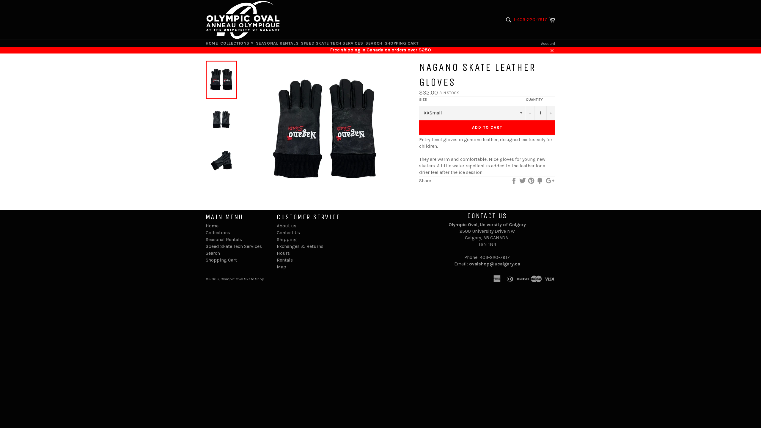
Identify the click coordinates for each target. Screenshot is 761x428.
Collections (235, 43)
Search (373, 43)
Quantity (534, 99)
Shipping (287, 239)
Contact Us (288, 232)
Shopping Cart (402, 43)
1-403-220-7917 (530, 19)
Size (423, 99)
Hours (283, 253)
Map (281, 267)
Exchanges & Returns (300, 246)
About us (286, 226)
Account (548, 43)
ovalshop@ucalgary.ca (494, 264)
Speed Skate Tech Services (332, 43)
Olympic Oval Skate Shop (242, 279)
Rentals (285, 260)
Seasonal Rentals (277, 43)
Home (212, 43)
